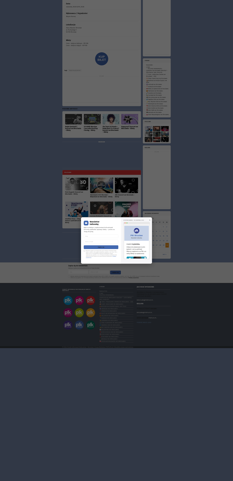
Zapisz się (101, 244)
